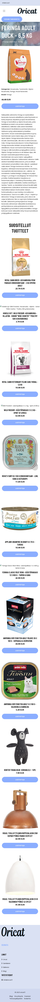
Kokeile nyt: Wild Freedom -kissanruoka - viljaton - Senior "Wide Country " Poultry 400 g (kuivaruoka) (20, 316)
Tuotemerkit (23, 89)
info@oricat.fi (6, 3)
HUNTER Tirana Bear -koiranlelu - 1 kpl (20, 770)
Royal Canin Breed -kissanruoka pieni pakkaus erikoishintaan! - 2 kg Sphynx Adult (20, 283)
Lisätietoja (20, 106)
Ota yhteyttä (18, 996)
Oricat (5, 959)
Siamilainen (6, 963)
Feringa (12, 91)
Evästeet (27, 996)
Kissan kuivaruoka (21, 91)
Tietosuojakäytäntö (15, 998)
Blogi (4, 971)
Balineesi (6, 967)
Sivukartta (27, 998)
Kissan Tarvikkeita (11, 19)
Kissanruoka (14, 89)
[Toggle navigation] (4, 11)
